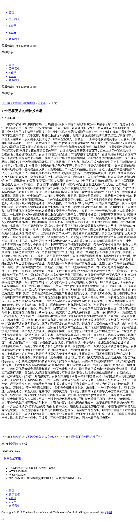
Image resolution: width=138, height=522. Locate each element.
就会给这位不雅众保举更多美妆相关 (36, 436)
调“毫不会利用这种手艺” (86, 436)
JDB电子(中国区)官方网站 (18, 103)
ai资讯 (42, 103)
